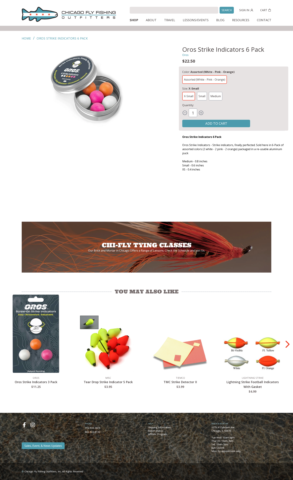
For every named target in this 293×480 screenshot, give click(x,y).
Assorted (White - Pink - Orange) (204, 79)
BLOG (220, 20)
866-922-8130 (92, 432)
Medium (215, 96)
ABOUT (151, 20)
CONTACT (264, 20)
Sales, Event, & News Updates (43, 446)
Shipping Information (159, 427)
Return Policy (155, 430)
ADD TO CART (216, 123)
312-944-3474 (92, 427)
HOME (26, 38)
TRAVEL (169, 20)
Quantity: (188, 105)
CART (263, 10)
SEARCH (227, 10)
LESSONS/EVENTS (196, 20)
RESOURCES (240, 20)
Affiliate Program (157, 434)
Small (202, 96)
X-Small (188, 96)
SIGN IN (244, 10)
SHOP (134, 20)
